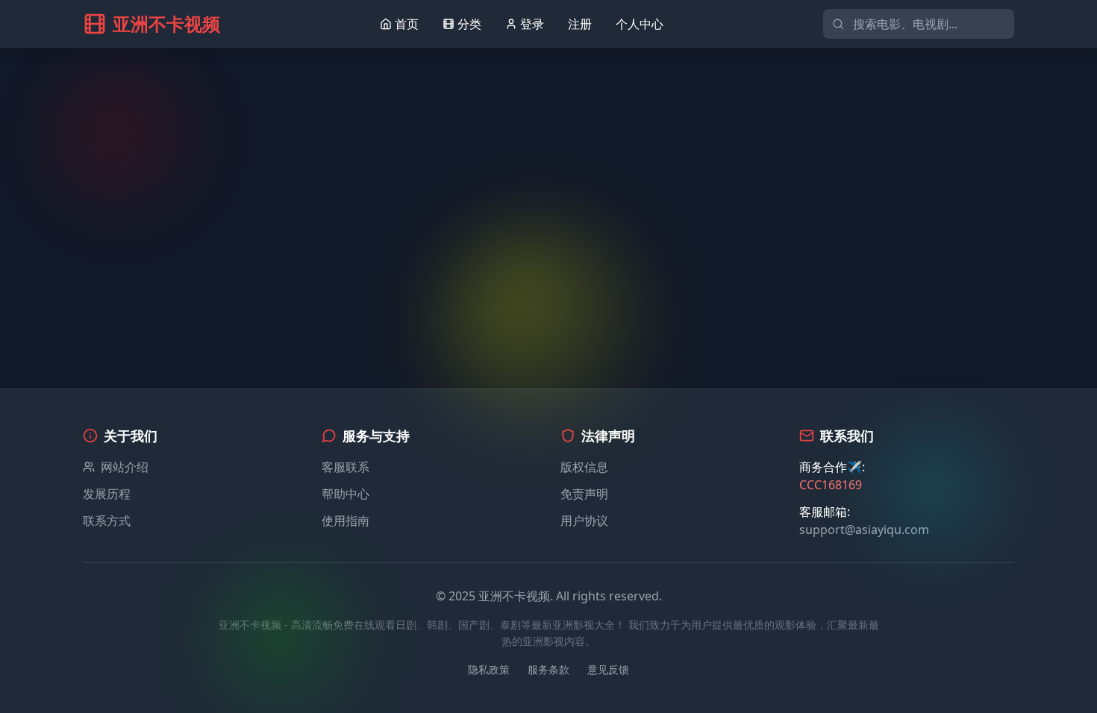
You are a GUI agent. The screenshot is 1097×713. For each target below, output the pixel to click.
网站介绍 (125, 467)
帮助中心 (345, 494)
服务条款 (548, 669)
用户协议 (584, 520)
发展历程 (107, 494)
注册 (580, 24)
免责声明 (584, 494)
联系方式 (107, 520)
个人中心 (639, 24)
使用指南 (345, 520)
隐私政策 (489, 669)
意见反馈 (608, 669)
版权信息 (584, 467)
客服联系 (345, 467)
